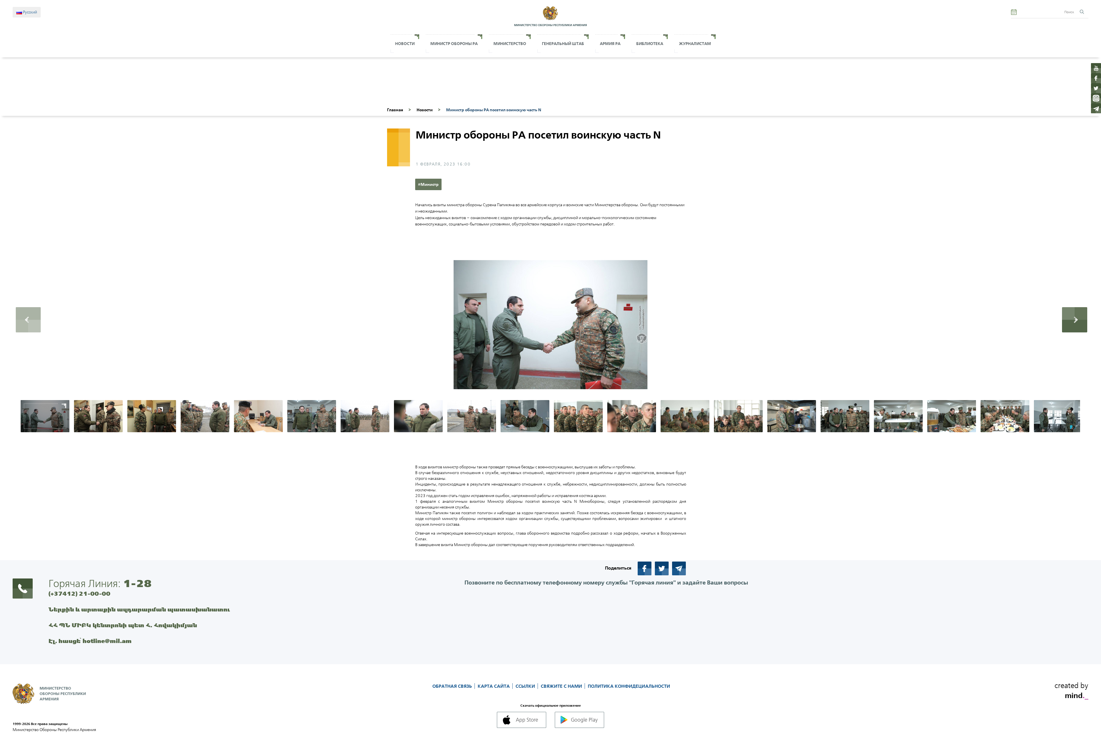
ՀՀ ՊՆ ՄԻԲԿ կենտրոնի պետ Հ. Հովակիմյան (122, 625)
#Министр (428, 184)
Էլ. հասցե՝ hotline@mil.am (90, 640)
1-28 (137, 583)
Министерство (509, 43)
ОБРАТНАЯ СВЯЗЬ (452, 686)
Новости (405, 43)
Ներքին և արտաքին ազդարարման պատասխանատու (139, 609)
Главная (395, 109)
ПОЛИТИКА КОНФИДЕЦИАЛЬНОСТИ (629, 686)
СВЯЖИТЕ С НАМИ (562, 686)
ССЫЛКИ (526, 686)
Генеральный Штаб (563, 43)
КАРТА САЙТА (494, 686)
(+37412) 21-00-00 (79, 593)
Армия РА (610, 43)
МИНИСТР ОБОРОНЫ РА (454, 43)
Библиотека (649, 43)
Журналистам (695, 43)
